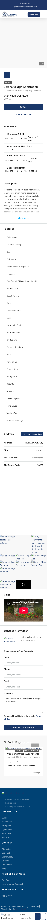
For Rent (8, 82)
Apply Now (7, 895)
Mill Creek (6, 833)
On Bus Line (12, 340)
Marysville (7, 822)
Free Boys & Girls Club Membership (22, 281)
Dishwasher (12, 259)
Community (7, 857)
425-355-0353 (28, 640)
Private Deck (12, 369)
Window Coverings (15, 420)
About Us (6, 849)
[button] (43, 14)
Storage (10, 391)
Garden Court (13, 288)
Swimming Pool (13, 398)
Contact (23, 107)
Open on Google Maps (33, 434)
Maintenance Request (12, 884)
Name (6, 657)
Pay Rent (6, 880)
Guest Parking (13, 296)
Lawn (9, 318)
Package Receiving (15, 347)
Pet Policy (7, 865)
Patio (9, 354)
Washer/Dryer (13, 413)
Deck (9, 252)
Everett (6, 818)
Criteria (5, 861)
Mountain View (13, 332)
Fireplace (11, 274)
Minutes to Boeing (15, 325)
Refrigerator (12, 376)
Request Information (23, 727)
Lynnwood (7, 829)
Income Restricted (31, 751)
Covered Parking (14, 244)
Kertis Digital (20, 909)
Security (10, 384)
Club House (12, 237)
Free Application (23, 114)
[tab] (7, 75)
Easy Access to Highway (18, 266)
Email (6, 681)
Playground (12, 362)
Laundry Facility (13, 310)
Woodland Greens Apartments (23, 753)
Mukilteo (6, 837)
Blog (4, 868)
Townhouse (12, 406)
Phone (7, 669)
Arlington (6, 826)
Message (8, 693)
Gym (9, 303)
